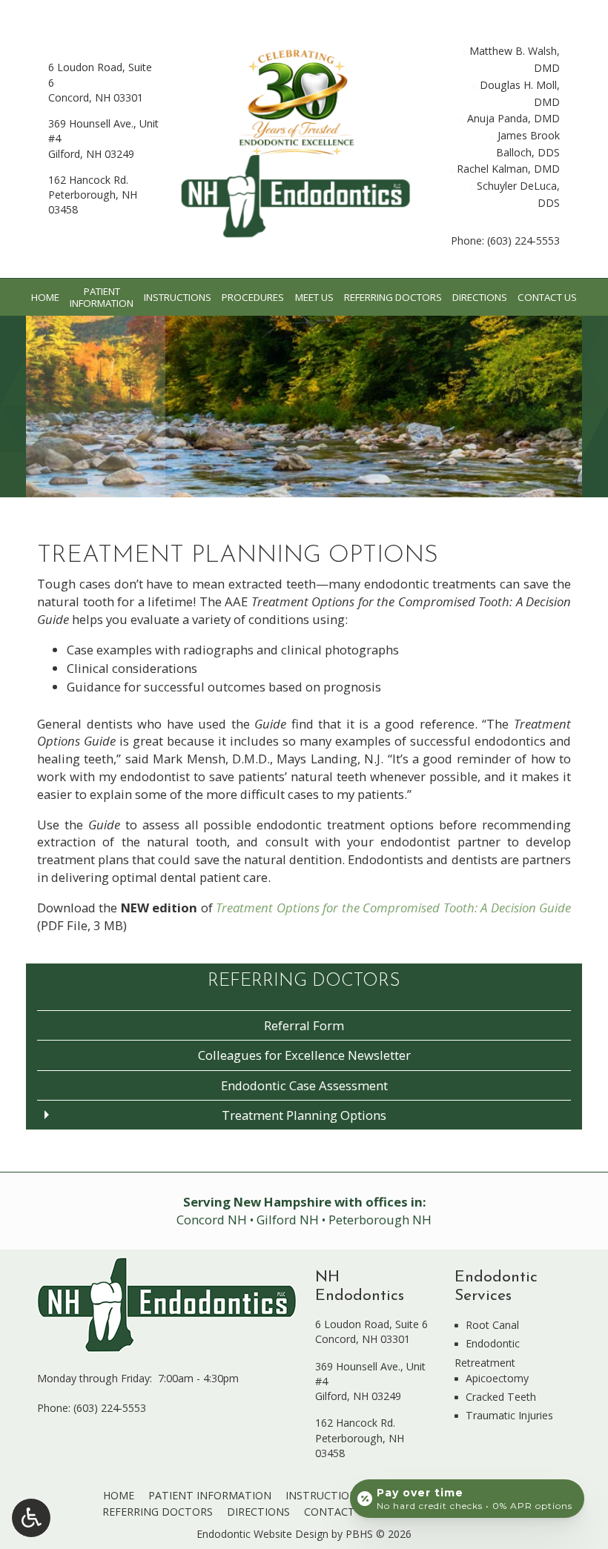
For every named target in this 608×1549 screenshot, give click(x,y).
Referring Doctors (393, 297)
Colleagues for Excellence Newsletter (304, 1055)
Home (45, 297)
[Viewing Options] (31, 1518)
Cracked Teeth (501, 1397)
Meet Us (314, 297)
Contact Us (547, 297)
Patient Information (209, 1495)
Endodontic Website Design (262, 1534)
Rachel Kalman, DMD (507, 169)
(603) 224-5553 (523, 240)
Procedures (253, 297)
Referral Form (304, 1025)
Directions (479, 297)
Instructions (177, 297)
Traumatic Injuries (509, 1415)
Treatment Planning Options (304, 1115)
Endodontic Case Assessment (304, 1085)
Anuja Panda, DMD (512, 118)
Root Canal (492, 1325)
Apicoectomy (497, 1378)
